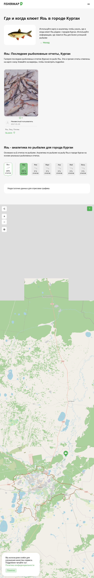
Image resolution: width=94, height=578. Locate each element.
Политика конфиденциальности (20, 565)
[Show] (66, 454)
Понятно (11, 570)
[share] (4, 209)
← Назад (44, 42)
